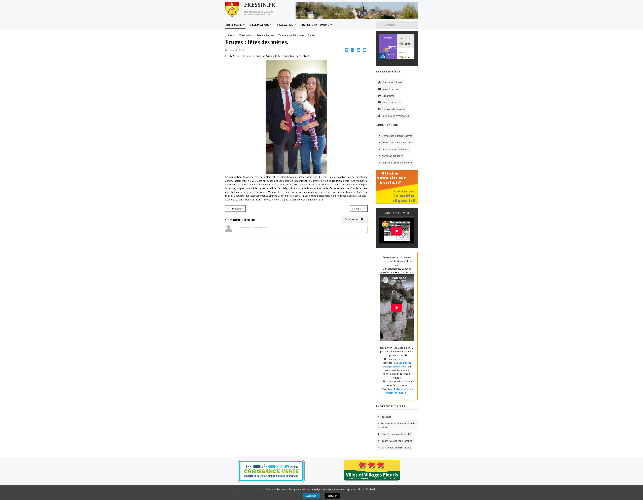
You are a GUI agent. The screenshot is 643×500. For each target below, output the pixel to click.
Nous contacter (391, 102)
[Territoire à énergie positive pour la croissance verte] (271, 471)
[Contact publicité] (397, 186)
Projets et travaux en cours (397, 142)
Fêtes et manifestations (395, 149)
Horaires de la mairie (393, 109)
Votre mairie (234, 24)
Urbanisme (388, 95)
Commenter (353, 219)
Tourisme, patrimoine (314, 24)
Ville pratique (259, 24)
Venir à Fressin (391, 89)
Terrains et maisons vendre (397, 162)
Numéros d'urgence (392, 155)
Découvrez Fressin (393, 82)
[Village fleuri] (372, 470)
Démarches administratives (397, 135)
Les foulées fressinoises (395, 115)
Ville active (285, 24)
